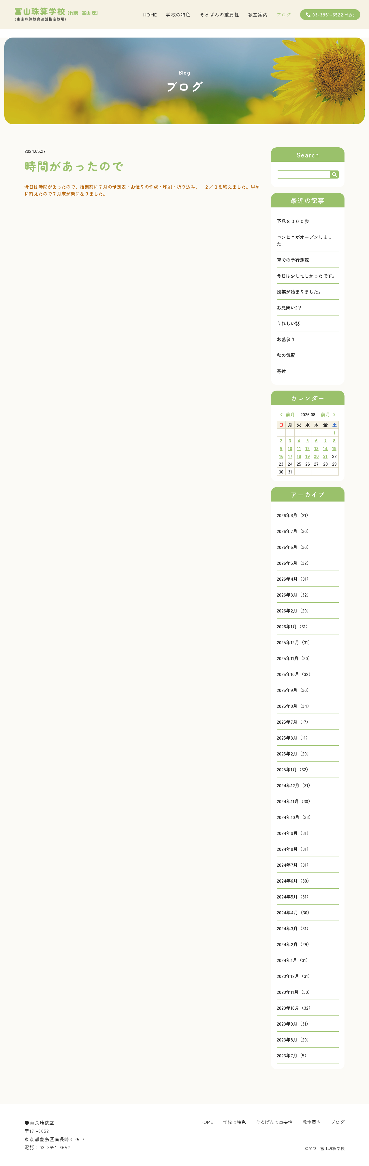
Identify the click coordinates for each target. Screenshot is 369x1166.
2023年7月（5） (293, 1055)
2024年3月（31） (294, 928)
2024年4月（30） (294, 912)
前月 (290, 414)
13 (316, 448)
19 (307, 455)
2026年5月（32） (294, 562)
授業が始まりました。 (300, 291)
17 (290, 455)
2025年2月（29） (294, 753)
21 (325, 455)
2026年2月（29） (294, 610)
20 (316, 455)
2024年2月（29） (294, 944)
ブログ (283, 14)
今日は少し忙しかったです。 (307, 275)
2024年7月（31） (294, 864)
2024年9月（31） (294, 832)
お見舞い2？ (289, 307)
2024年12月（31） (295, 785)
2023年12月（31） (294, 975)
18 (299, 455)
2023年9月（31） (294, 1023)
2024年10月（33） (295, 817)
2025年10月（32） (295, 674)
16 (281, 455)
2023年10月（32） (295, 1007)
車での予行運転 (293, 259)
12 (307, 448)
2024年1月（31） (293, 960)
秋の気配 (286, 355)
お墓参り (286, 339)
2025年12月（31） (294, 642)
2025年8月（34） (294, 705)
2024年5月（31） (294, 896)
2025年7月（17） (294, 721)
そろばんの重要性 (219, 14)
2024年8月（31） (294, 848)
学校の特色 (178, 14)
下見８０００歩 (293, 221)
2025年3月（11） (293, 737)
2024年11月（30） (295, 801)
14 (325, 448)
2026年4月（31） (294, 578)
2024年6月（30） (294, 880)
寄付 (281, 370)
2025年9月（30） (294, 689)
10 (290, 448)
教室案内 (258, 14)
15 (334, 448)
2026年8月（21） (294, 515)
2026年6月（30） (294, 546)
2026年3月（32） (294, 594)
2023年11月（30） (294, 991)
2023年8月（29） (294, 1039)
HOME (150, 14)
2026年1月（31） (293, 626)
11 (299, 448)
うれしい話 (288, 323)
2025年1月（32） (294, 769)
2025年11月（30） (294, 658)
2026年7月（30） (294, 531)
